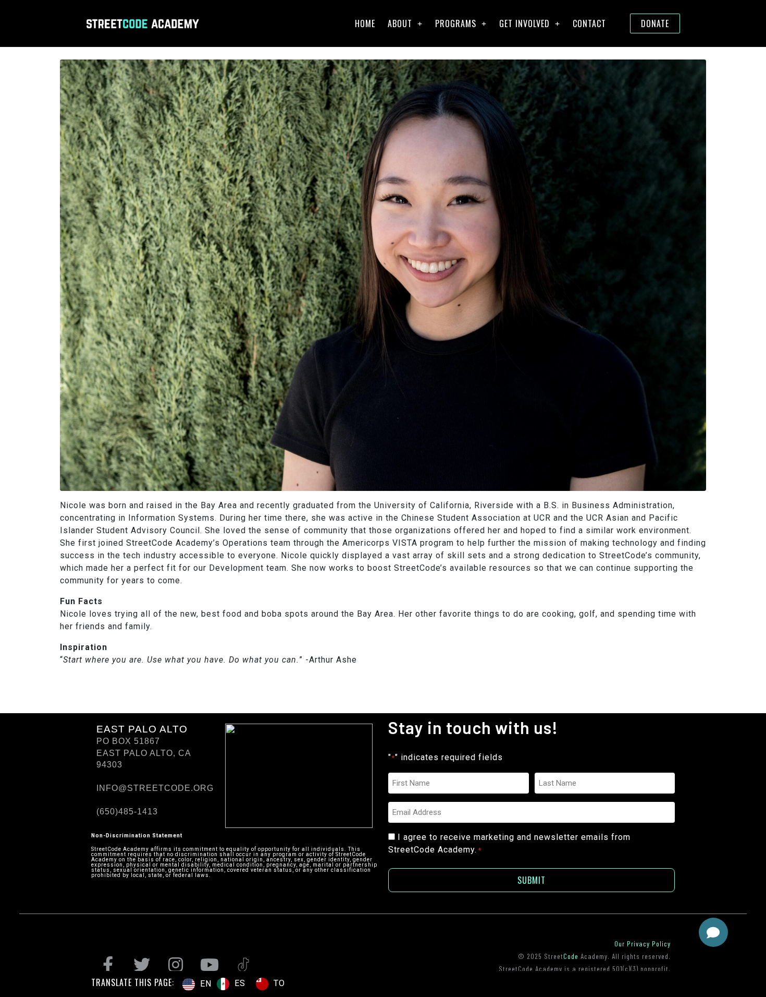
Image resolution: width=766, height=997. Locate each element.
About (400, 23)
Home (365, 23)
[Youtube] (209, 964)
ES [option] (239, 983)
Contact (589, 23)
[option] (231, 984)
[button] (713, 932)
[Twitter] (141, 964)
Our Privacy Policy (642, 943)
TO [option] (279, 983)
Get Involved (524, 23)
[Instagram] (175, 964)
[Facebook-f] (108, 964)
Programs (455, 23)
